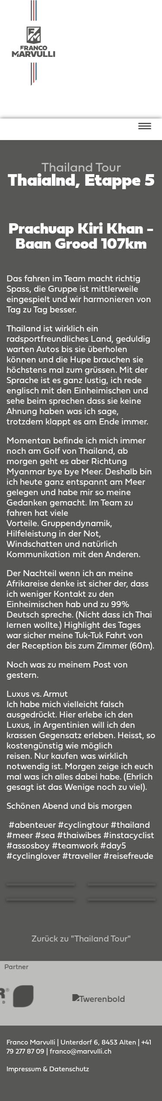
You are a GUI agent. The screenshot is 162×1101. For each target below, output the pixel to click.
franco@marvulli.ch (80, 1051)
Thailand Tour (81, 168)
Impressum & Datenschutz (47, 1069)
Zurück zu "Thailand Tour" (81, 939)
